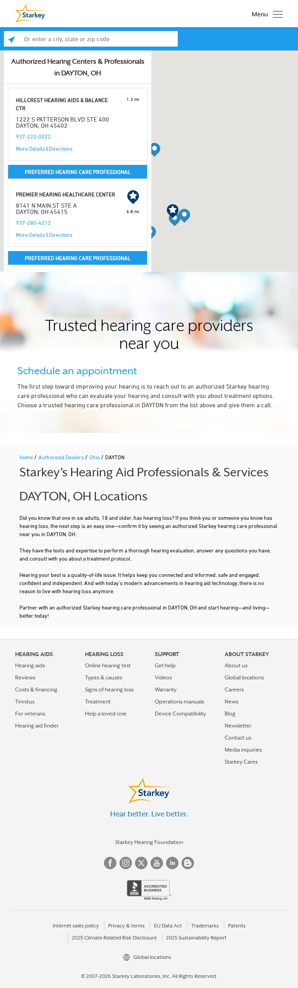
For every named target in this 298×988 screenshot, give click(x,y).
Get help (165, 665)
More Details (30, 148)
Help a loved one (105, 713)
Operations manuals (179, 701)
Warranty (166, 689)
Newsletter (238, 725)
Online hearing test (108, 665)
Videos (163, 677)
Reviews (25, 677)
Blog (230, 713)
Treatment (98, 701)
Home (26, 457)
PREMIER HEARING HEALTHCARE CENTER (65, 194)
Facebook (110, 863)
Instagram (126, 863)
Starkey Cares (241, 762)
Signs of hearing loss (109, 689)
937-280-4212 (33, 222)
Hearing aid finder (37, 725)
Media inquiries (243, 750)
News (231, 701)
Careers (234, 689)
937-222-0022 (33, 136)
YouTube (157, 863)
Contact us (238, 737)
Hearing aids (30, 665)
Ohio (95, 457)
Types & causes (103, 677)
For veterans (30, 713)
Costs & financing (36, 689)
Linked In (172, 863)
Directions (61, 148)
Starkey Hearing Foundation (149, 842)
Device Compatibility (180, 713)
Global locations (244, 677)
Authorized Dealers (61, 457)
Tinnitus (25, 701)
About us (236, 665)
